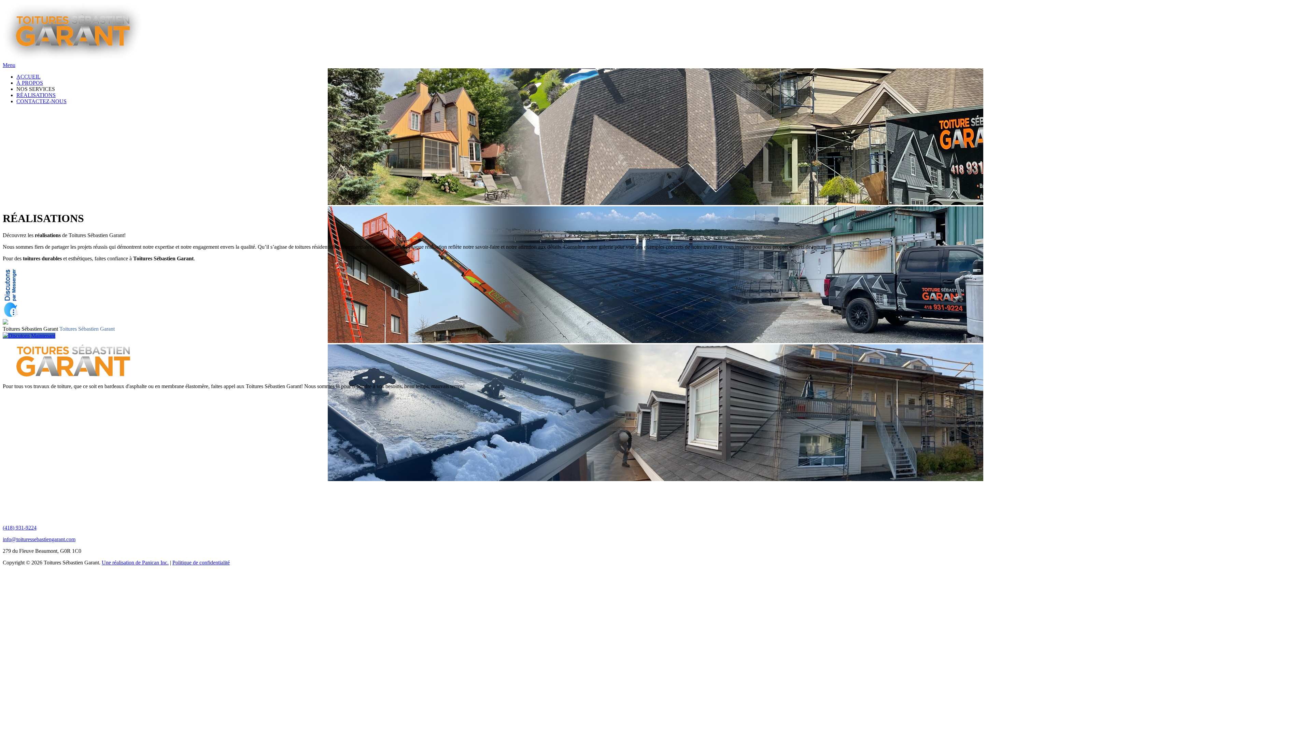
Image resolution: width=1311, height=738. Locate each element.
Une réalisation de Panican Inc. (135, 562)
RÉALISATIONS (36, 95)
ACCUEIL (28, 77)
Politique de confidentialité (201, 562)
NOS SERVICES (35, 89)
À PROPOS (29, 83)
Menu (9, 65)
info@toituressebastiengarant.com (39, 539)
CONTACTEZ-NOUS (41, 101)
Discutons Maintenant (31, 336)
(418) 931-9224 (20, 528)
